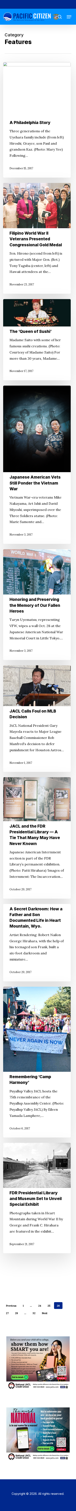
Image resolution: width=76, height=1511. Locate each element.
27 (7, 1313)
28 (16, 1313)
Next (44, 1313)
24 (39, 1305)
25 (49, 1305)
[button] (69, 17)
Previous (11, 1305)
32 (34, 1313)
